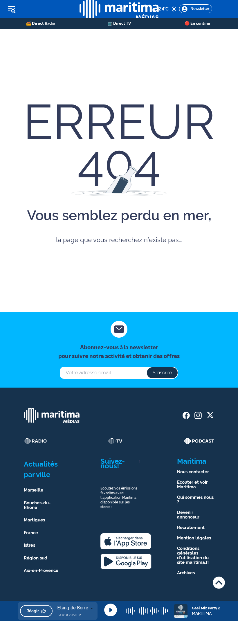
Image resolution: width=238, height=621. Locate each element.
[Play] (110, 610)
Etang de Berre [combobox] (72, 608)
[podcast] (199, 441)
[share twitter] (210, 415)
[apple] (125, 541)
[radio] (35, 441)
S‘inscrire (162, 372)
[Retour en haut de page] (219, 582)
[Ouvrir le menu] (40, 9)
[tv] (115, 441)
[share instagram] (198, 415)
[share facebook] (186, 415)
